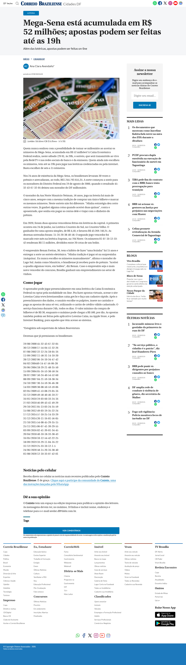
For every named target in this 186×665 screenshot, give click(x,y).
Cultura (36, 573)
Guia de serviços (100, 570)
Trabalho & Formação (42, 559)
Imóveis (97, 605)
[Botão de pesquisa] (16, 3)
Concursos (40, 596)
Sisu (35, 581)
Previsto (37, 605)
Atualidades (159, 580)
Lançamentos (99, 563)
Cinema (67, 576)
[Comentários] (3, 316)
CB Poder (158, 559)
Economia (7, 566)
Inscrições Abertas (41, 612)
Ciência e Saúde (9, 581)
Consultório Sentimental (73, 555)
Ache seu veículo (131, 552)
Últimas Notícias (40, 570)
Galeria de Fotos (100, 581)
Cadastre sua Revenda (133, 584)
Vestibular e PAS (40, 577)
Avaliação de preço (132, 566)
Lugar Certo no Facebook (104, 584)
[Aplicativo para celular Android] (165, 623)
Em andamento (39, 609)
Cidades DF (72, 4)
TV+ (65, 591)
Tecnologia (7, 592)
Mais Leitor (68, 594)
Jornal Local (159, 555)
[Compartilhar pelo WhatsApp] (155, 148)
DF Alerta (159, 552)
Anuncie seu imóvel (101, 555)
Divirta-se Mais (73, 571)
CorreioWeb (71, 546)
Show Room (98, 573)
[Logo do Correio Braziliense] (41, 3)
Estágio (36, 563)
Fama (66, 552)
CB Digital (7, 612)
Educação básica (40, 552)
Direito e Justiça (9, 609)
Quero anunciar (100, 601)
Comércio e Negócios (102, 623)
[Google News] (181, 5)
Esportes (6, 577)
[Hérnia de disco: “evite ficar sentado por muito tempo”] (156, 294)
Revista (158, 576)
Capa (5, 552)
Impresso (9, 600)
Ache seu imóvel (100, 552)
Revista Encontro (166, 567)
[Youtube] (175, 5)
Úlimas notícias (100, 566)
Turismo (6, 595)
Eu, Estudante (42, 546)
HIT (65, 587)
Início (26, 59)
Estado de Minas (161, 593)
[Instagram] (170, 5)
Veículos (97, 609)
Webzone (67, 563)
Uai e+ (157, 600)
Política (6, 559)
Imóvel (98, 546)
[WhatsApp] (155, 5)
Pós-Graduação (40, 588)
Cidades (6, 555)
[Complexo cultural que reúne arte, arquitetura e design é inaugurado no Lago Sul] (156, 265)
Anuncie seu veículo (132, 555)
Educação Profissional (42, 584)
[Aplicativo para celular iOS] (165, 615)
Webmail (67, 566)
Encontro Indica (161, 583)
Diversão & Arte (9, 573)
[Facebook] (160, 5)
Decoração (98, 577)
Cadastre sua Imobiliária (103, 592)
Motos (127, 573)
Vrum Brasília (160, 563)
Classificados (102, 596)
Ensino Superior (40, 555)
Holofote (6, 588)
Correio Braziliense (15, 546)
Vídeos (127, 570)
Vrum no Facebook (132, 577)
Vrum (128, 546)
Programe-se (69, 580)
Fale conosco (39, 592)
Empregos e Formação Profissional (107, 612)
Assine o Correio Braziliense (14, 623)
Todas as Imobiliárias (102, 588)
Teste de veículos (131, 563)
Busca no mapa (100, 559)
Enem (36, 566)
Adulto (97, 616)
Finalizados (38, 616)
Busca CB (7, 616)
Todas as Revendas (132, 581)
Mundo (6, 570)
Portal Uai (159, 597)
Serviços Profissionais (102, 620)
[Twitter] (165, 5)
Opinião (6, 584)
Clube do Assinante (10, 620)
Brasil (5, 563)
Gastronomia (69, 559)
